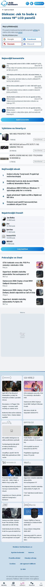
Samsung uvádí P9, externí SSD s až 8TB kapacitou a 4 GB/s (33, 538)
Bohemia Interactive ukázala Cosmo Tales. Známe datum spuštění (11, 415)
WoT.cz (5, 277)
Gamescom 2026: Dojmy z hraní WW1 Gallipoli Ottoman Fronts (18, 282)
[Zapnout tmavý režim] (31, 3)
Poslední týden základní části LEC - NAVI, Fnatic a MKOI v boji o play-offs (10, 480)
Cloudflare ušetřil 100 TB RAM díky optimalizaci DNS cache (11, 455)
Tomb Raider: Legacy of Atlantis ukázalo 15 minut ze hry (33, 440)
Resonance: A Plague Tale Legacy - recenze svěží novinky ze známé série (11, 406)
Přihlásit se (39, 3)
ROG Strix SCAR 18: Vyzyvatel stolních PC (31, 412)
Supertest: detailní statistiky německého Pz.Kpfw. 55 (14, 300)
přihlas (35, 30)
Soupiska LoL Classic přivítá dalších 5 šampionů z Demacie (11, 497)
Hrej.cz (5, 267)
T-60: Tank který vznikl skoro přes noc (33, 494)
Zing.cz (5, 295)
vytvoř (20, 32)
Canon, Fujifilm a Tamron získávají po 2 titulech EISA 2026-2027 (33, 522)
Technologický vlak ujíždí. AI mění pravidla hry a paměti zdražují (11, 446)
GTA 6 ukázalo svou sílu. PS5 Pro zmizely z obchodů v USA (16, 264)
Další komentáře (22, 120)
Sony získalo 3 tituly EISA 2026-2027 (32, 530)
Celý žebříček (22, 249)
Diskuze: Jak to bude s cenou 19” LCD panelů (19, 16)
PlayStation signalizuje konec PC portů (31, 454)
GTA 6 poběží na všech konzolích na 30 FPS (31, 448)
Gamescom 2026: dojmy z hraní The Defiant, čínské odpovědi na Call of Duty (19, 291)
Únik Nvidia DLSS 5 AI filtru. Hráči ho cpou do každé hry (11, 530)
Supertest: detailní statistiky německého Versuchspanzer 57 (16, 273)
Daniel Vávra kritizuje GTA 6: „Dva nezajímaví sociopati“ (11, 536)
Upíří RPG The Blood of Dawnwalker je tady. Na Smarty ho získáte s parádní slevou (11, 396)
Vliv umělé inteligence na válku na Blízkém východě (10, 439)
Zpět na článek (9, 10)
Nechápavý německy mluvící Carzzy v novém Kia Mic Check (11, 489)
